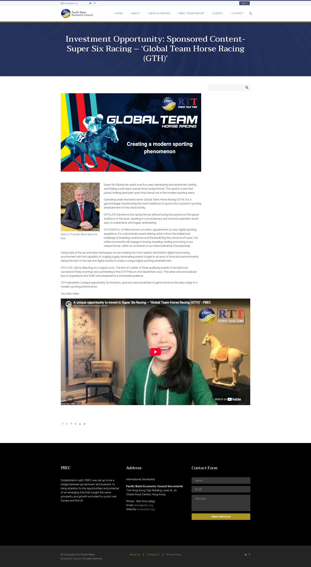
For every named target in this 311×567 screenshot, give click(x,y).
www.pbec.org (146, 509)
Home (119, 13)
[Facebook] (63, 424)
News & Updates (159, 13)
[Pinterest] (71, 424)
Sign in (245, 3)
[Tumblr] (76, 424)
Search (246, 87)
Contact (237, 13)
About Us (135, 554)
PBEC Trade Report (191, 13)
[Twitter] (95, 3)
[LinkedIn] (90, 3)
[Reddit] (84, 424)
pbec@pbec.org (71, 3)
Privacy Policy (173, 554)
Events (218, 13)
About (136, 13)
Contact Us (153, 554)
